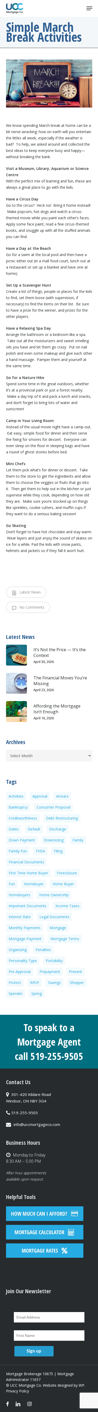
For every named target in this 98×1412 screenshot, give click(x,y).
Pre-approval (20, 971)
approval (39, 796)
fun (12, 883)
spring (36, 993)
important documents (28, 905)
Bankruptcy (18, 807)
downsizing (54, 840)
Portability (54, 960)
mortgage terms (64, 938)
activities (16, 796)
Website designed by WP (63, 1385)
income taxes (67, 905)
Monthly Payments (25, 927)
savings (54, 982)
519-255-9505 (24, 1112)
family (77, 840)
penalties (43, 949)
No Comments (31, 607)
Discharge (57, 829)
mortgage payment (25, 938)
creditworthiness (23, 818)
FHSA (40, 851)
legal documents (54, 916)
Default (34, 829)
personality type (23, 960)
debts (14, 829)
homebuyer (34, 883)
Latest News (29, 592)
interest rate (20, 916)
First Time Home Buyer (28, 872)
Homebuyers (19, 894)
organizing (18, 949)
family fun (18, 851)
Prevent (75, 971)
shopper (77, 982)
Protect (15, 982)
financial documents (26, 861)
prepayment (49, 971)
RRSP (34, 982)
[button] (89, 8)
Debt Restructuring (62, 818)
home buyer (63, 883)
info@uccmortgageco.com (37, 1124)
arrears (62, 796)
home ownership (54, 894)
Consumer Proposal (53, 807)
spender (15, 993)
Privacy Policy (17, 1391)
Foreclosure (67, 872)
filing (58, 851)
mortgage (57, 927)
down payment (22, 840)
